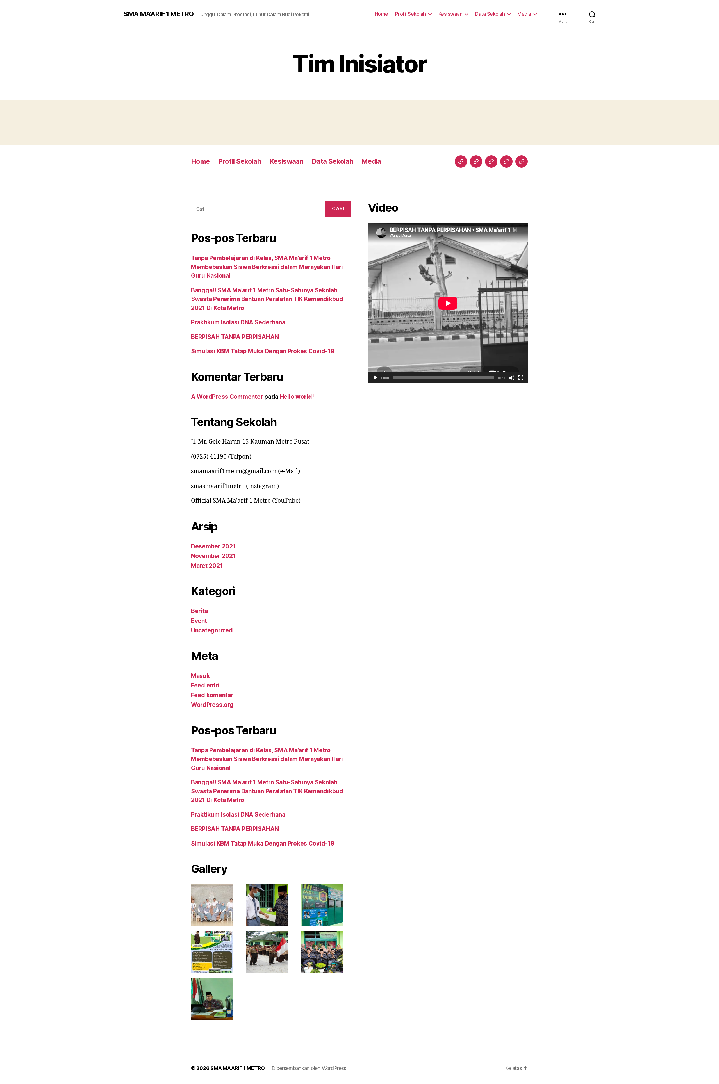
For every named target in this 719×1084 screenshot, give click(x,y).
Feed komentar (212, 695)
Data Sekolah (490, 14)
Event (199, 620)
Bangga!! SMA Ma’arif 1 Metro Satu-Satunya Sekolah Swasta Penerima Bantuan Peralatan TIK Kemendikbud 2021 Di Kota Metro (267, 299)
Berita (199, 610)
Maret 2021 (207, 565)
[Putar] (375, 378)
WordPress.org (212, 704)
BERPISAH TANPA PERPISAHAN (235, 336)
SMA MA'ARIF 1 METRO (159, 14)
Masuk (200, 675)
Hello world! (297, 396)
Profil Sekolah (410, 14)
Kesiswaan (450, 14)
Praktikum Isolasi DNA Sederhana (238, 322)
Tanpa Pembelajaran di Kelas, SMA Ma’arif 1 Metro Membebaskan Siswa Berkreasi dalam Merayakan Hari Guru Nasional (267, 266)
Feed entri (205, 685)
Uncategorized (212, 630)
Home (381, 14)
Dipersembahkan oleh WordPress (309, 1068)
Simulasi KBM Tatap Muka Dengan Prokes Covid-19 (263, 351)
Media (524, 14)
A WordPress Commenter (227, 396)
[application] (448, 303)
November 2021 (213, 555)
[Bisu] (512, 378)
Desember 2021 (213, 546)
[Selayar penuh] (521, 378)
